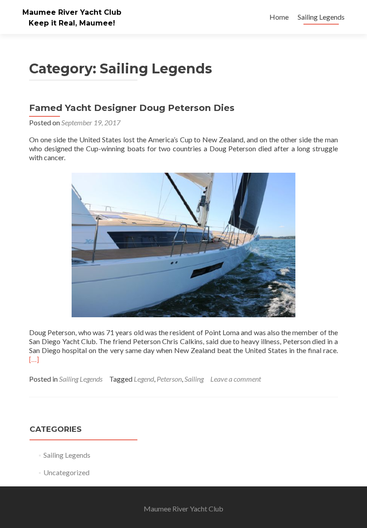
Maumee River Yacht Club (71, 12)
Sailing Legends (321, 17)
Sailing (194, 379)
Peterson (169, 379)
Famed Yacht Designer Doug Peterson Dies (132, 107)
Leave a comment (235, 379)
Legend (144, 379)
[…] (34, 359)
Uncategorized (66, 472)
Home (279, 17)
